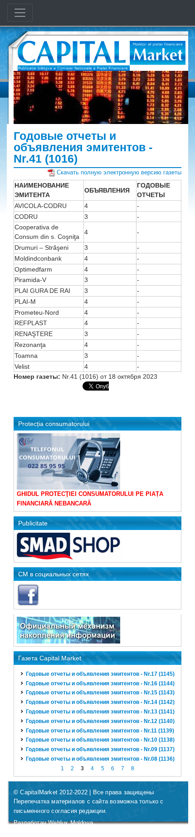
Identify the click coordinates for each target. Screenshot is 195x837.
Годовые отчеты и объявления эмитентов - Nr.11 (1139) (100, 731)
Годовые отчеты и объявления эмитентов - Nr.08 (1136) (100, 759)
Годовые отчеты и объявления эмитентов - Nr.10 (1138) (100, 740)
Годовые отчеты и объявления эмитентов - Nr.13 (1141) (100, 711)
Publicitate (33, 523)
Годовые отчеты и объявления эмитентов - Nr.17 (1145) (100, 674)
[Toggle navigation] (20, 13)
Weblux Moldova (70, 822)
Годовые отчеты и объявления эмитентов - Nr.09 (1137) (100, 749)
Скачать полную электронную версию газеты (119, 172)
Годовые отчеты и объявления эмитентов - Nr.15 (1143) (100, 692)
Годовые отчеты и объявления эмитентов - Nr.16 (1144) (100, 683)
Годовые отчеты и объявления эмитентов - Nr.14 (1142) (100, 702)
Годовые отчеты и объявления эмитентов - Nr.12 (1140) (100, 721)
